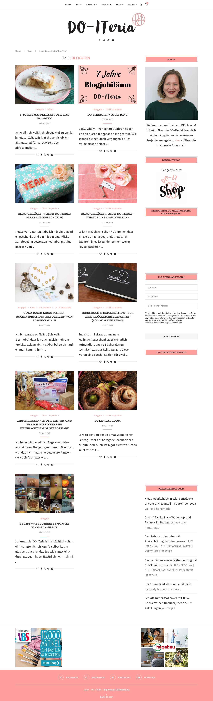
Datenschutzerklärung (154, 322)
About (131, 4)
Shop (118, 4)
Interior (106, 4)
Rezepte (90, 4)
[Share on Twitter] (45, 154)
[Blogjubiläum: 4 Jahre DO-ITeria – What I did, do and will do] (107, 183)
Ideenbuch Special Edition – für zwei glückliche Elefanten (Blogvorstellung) (107, 316)
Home (68, 4)
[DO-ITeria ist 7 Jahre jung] (107, 84)
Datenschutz (122, 689)
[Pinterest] (108, 40)
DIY (78, 4)
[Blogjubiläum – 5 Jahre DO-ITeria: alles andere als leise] (44, 183)
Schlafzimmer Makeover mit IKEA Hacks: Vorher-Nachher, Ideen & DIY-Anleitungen (169, 603)
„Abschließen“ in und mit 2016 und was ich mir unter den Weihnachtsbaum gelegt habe (44, 424)
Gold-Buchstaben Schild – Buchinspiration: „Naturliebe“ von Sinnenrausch (44, 316)
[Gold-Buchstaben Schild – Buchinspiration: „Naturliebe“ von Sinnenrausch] (44, 282)
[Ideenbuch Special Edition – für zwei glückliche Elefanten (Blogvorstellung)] (107, 282)
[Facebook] (99, 40)
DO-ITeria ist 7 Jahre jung (107, 114)
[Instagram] (104, 40)
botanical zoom (108, 420)
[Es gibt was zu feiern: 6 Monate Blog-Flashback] (44, 493)
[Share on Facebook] (41, 154)
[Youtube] (113, 40)
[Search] (140, 4)
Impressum (109, 689)
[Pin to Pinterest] (48, 154)
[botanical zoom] (107, 390)
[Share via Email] (52, 154)
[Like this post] (37, 154)
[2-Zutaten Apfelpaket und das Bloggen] (44, 84)
